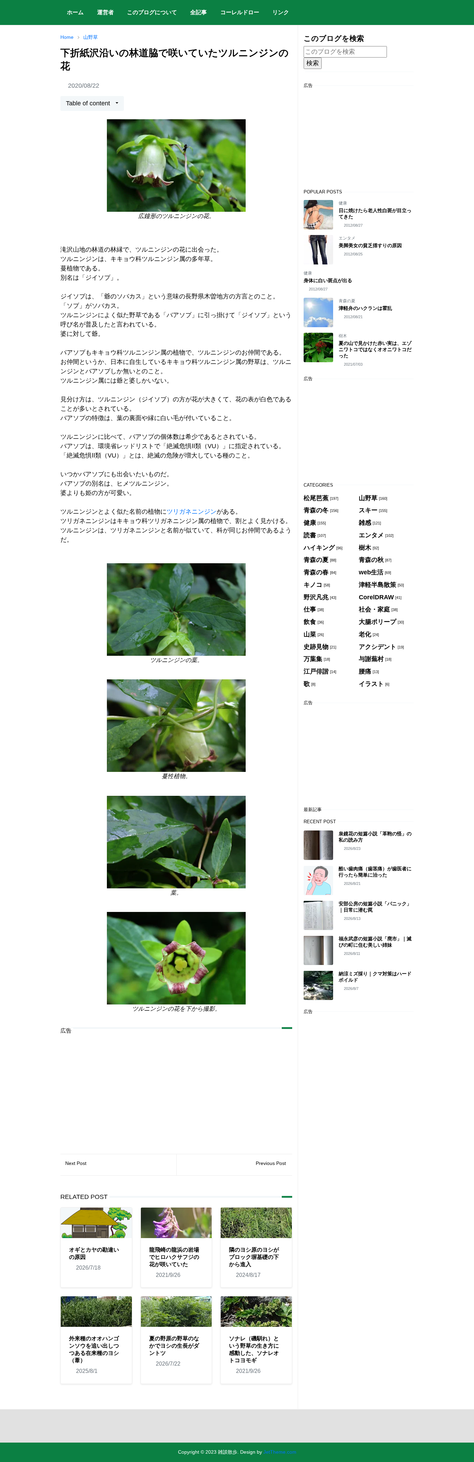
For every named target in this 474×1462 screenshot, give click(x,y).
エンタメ (347, 238)
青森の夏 (347, 300)
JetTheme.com (279, 1452)
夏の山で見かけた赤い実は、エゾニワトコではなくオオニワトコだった (375, 349)
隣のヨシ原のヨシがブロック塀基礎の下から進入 (254, 1257)
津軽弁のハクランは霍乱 (365, 308)
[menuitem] (75, 12)
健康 (343, 203)
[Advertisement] (176, 1088)
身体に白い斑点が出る (328, 280)
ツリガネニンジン (192, 511)
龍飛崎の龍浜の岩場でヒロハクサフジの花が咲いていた (174, 1257)
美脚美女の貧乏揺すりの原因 (370, 245)
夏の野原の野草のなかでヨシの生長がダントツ (174, 1345)
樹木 (343, 335)
